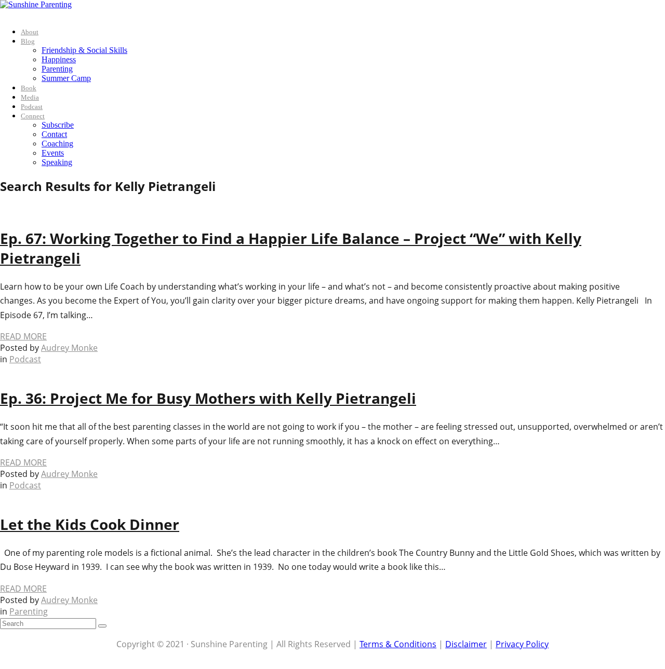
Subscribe (58, 124)
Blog (28, 41)
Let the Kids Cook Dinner (89, 524)
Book (28, 88)
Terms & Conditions (398, 644)
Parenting (57, 68)
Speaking (57, 162)
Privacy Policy (522, 644)
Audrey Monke (69, 347)
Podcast (32, 107)
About (29, 32)
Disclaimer (466, 644)
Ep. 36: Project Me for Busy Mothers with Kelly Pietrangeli (208, 398)
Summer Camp (66, 78)
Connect (33, 116)
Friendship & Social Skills (84, 50)
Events (53, 152)
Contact (54, 134)
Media (30, 97)
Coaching (57, 143)
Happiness (59, 59)
